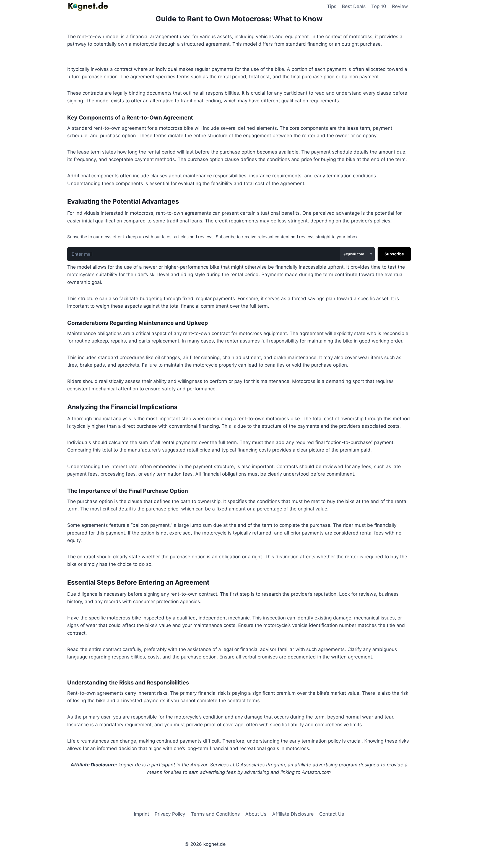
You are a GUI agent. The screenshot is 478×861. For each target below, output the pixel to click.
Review (400, 6)
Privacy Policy (170, 814)
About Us (255, 814)
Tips (331, 6)
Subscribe (394, 253)
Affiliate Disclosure (293, 814)
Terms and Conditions (215, 814)
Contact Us (331, 814)
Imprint (141, 814)
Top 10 (378, 6)
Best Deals (354, 6)
